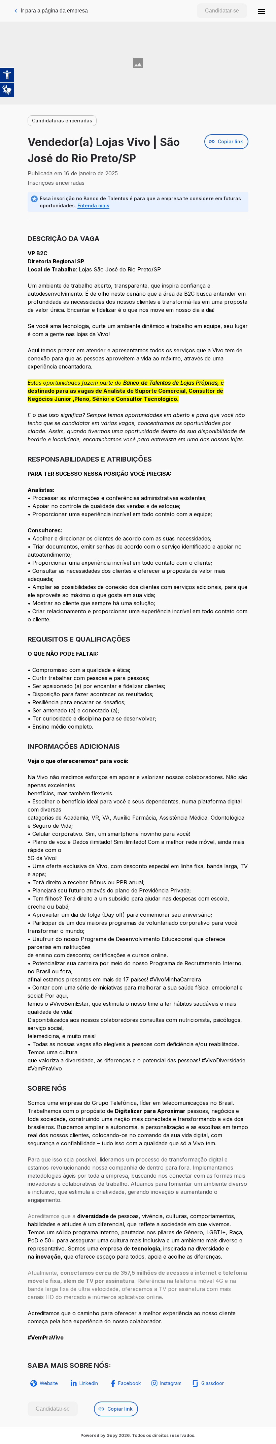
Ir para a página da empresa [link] (54, 10)
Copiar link (230, 141)
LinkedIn (88, 1383)
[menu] (261, 10)
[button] (261, 10)
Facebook (129, 1383)
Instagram (170, 1383)
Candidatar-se (222, 10)
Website (49, 1383)
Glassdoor (212, 1383)
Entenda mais (93, 205)
